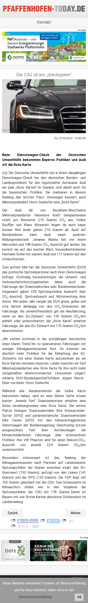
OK (79, 597)
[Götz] (44, 550)
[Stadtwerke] (44, 46)
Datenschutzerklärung (35, 597)
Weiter (75, 513)
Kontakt (44, 22)
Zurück (12, 513)
